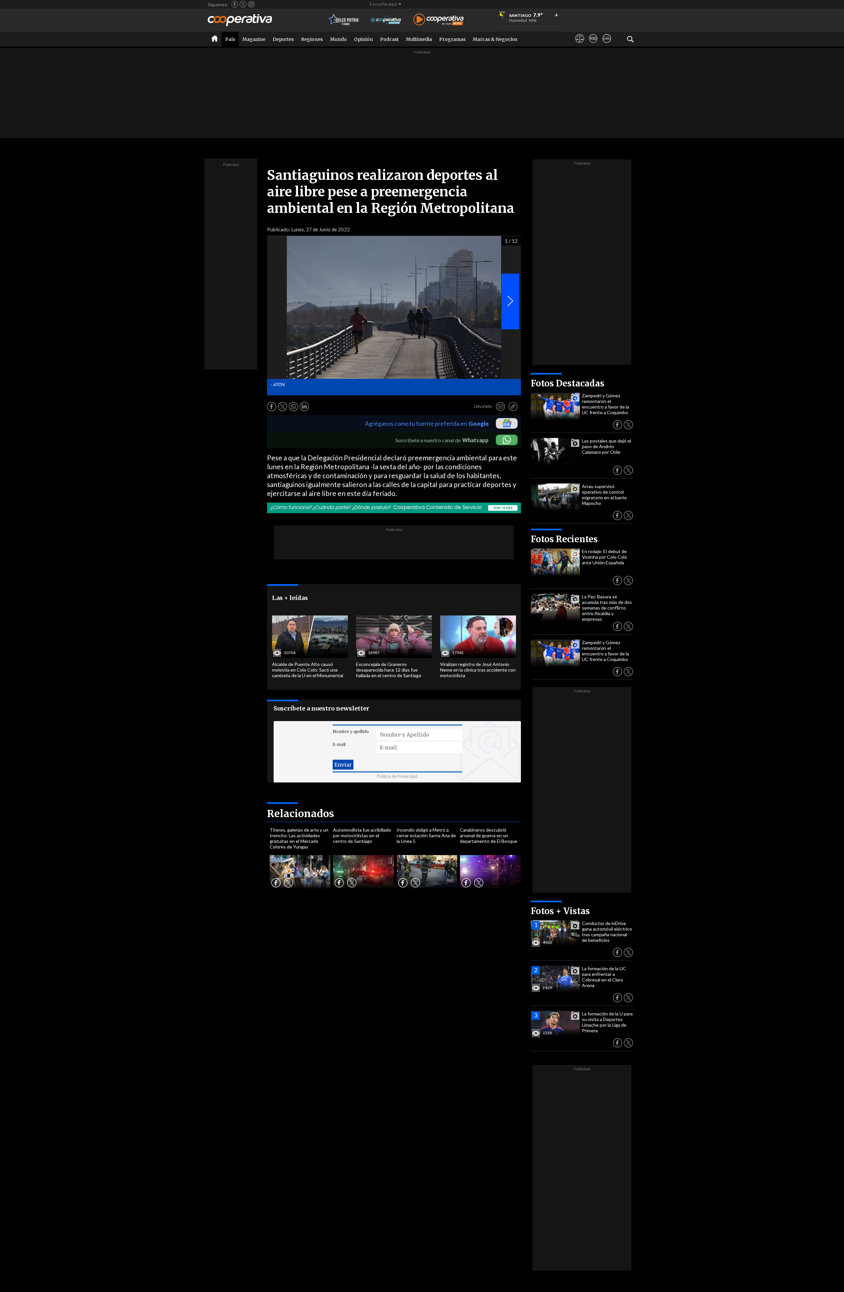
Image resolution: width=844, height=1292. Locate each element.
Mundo (338, 39)
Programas (452, 39)
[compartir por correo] (500, 406)
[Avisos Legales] (579, 44)
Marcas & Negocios (495, 39)
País (230, 39)
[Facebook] (234, 4)
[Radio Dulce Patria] (343, 20)
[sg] (606, 44)
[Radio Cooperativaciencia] (386, 20)
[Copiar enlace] (513, 406)
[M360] (593, 44)
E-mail (339, 744)
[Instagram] (251, 4)
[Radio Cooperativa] (438, 20)
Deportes (283, 39)
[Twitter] (243, 4)
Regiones (312, 39)
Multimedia (419, 39)
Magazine (253, 39)
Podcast (389, 39)
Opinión (363, 39)
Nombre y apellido (351, 731)
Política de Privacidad (397, 776)
